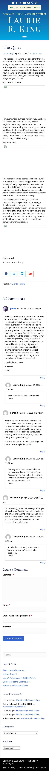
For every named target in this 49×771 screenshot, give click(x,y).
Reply (42, 377)
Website (7, 626)
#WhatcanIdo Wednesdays (14, 670)
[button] (24, 7)
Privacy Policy (9, 767)
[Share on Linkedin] (22, 274)
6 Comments (36, 53)
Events (15, 283)
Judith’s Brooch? (10, 674)
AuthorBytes (8, 763)
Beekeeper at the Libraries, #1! (16, 681)
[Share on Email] (30, 274)
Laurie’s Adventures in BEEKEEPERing (19, 678)
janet (13, 308)
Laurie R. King (25, 24)
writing (22, 283)
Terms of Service (24, 767)
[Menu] (24, 37)
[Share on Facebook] (6, 274)
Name (6, 605)
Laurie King (8, 53)
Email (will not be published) (17, 615)
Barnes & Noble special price (15, 685)
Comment (8, 574)
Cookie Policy (40, 767)
